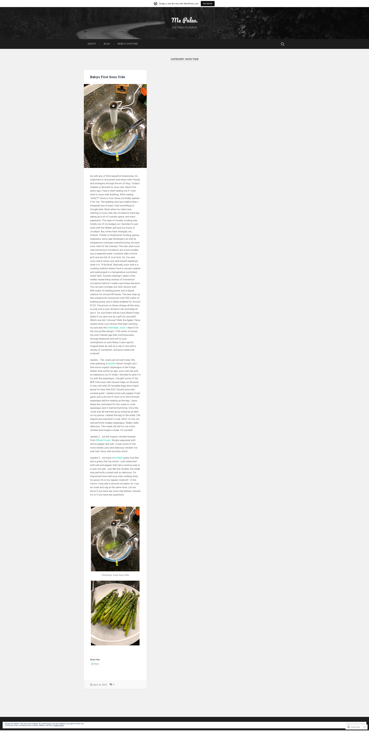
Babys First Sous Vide (107, 77)
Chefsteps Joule (116, 327)
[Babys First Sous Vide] (115, 126)
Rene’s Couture (128, 44)
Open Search (282, 44)
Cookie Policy (58, 725)
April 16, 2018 (100, 685)
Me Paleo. (184, 20)
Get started (207, 3)
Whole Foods (103, 440)
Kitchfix (112, 363)
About (91, 44)
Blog (107, 44)
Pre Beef (118, 457)
